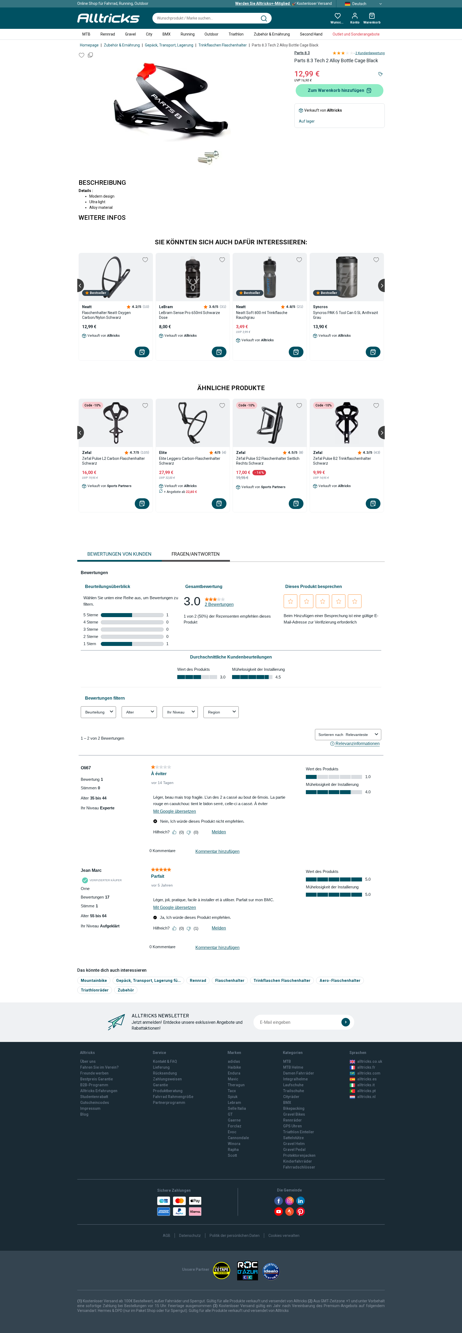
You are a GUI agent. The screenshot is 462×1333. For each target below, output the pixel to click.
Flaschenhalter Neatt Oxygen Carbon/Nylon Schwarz (106, 315)
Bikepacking (294, 1108)
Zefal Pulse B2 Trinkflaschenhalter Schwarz (342, 460)
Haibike (234, 1067)
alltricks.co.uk (369, 1061)
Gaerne (234, 1120)
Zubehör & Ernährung (272, 34)
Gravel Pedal (294, 1149)
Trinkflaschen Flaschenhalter (222, 45)
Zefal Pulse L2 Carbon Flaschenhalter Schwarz (113, 460)
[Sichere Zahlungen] (179, 1206)
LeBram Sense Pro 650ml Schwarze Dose (189, 315)
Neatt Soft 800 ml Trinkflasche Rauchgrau (261, 315)
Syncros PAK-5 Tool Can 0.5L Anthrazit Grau (345, 315)
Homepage (89, 45)
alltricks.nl (366, 1097)
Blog (84, 1114)
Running (188, 34)
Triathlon (236, 34)
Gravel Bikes (294, 1114)
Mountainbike (94, 980)
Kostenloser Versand (283, 3)
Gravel (130, 34)
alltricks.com (368, 1073)
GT (230, 1114)
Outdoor (211, 34)
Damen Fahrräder (298, 1073)
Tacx (232, 1091)
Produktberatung (168, 1091)
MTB (86, 34)
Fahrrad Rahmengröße (173, 1097)
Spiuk (232, 1097)
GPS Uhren (292, 1126)
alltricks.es (367, 1079)
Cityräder (291, 1097)
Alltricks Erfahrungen (98, 1091)
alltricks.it (366, 1085)
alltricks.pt (366, 1091)
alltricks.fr (366, 1067)
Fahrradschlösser (299, 1167)
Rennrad (108, 34)
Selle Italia (237, 1108)
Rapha (233, 1149)
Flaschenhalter (229, 980)
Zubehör (126, 990)
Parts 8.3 (302, 53)
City (149, 34)
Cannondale (238, 1138)
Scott (232, 1155)
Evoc (232, 1132)
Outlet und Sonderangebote (356, 34)
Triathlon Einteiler (298, 1132)
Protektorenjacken (299, 1155)
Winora (234, 1144)
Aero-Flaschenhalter (339, 980)
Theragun (236, 1085)
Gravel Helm (294, 1144)
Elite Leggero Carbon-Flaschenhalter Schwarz (189, 460)
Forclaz (234, 1126)
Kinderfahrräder (297, 1161)
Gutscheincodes (94, 1102)
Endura (234, 1073)
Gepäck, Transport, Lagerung (169, 45)
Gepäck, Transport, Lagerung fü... (148, 980)
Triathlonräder (95, 990)
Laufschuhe (293, 1085)
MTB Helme (293, 1067)
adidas (234, 1061)
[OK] (345, 1022)
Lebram (234, 1102)
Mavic (233, 1079)
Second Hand (311, 34)
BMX (167, 34)
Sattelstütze (293, 1138)
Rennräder (292, 1120)
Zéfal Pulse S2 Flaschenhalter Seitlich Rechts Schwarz (267, 460)
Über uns (88, 1061)
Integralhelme (295, 1079)
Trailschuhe (293, 1091)
